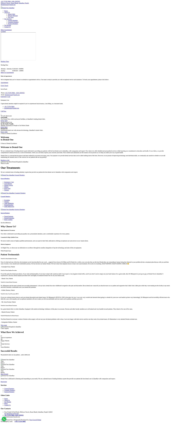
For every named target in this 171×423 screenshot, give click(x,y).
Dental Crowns (8, 185)
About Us (7, 12)
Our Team (11, 17)
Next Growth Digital (35, 420)
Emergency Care (9, 182)
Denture (6, 190)
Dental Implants (8, 216)
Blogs (6, 403)
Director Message (13, 15)
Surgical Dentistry (13, 23)
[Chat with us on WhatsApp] (4, 419)
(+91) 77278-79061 (20, 421)
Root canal (7, 188)
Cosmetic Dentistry (13, 22)
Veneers (6, 201)
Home (6, 11)
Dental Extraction (9, 218)
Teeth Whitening (9, 203)
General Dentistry (13, 20)
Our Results (7, 25)
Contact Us (7, 27)
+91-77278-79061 (6, 1)
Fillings (6, 187)
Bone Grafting (8, 219)
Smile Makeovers (9, 206)
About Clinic (11, 14)
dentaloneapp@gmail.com (8, 4)
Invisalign (7, 200)
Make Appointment (6, 30)
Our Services (8, 19)
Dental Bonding (8, 205)
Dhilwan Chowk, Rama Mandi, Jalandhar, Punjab (15, 3)
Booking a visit (5, 160)
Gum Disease (8, 183)
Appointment (4, 82)
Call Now (3, 111)
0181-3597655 (16, 1)
